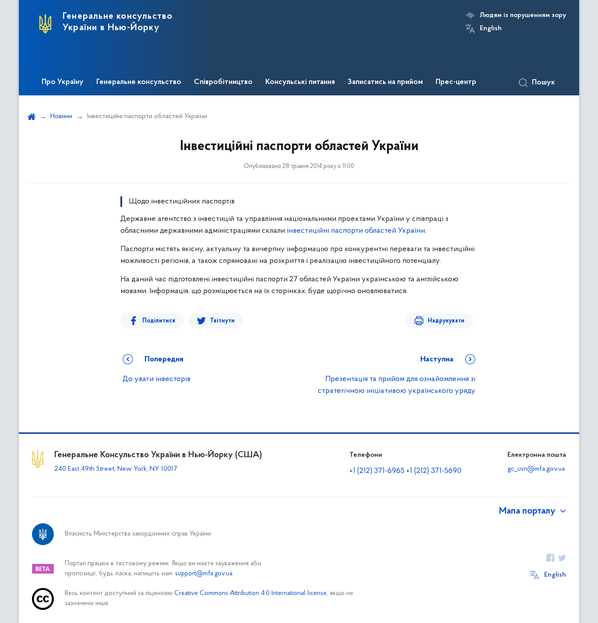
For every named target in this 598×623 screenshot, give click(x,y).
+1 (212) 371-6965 (377, 471)
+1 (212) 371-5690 (433, 471)
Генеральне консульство (138, 82)
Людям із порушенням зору (523, 15)
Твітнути (222, 321)
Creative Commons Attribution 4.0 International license (250, 593)
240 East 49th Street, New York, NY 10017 (115, 469)
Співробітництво (223, 82)
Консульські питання (300, 82)
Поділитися (158, 321)
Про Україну (63, 82)
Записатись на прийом (385, 82)
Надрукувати (446, 321)
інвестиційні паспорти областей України (356, 231)
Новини (61, 116)
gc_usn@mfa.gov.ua (536, 469)
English (491, 28)
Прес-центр (456, 82)
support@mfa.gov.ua (203, 573)
